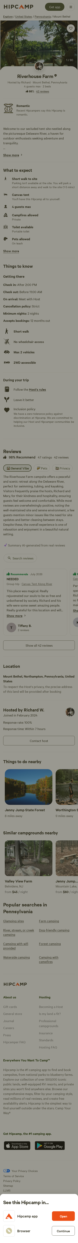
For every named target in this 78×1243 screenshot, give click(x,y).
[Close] (39, 621)
